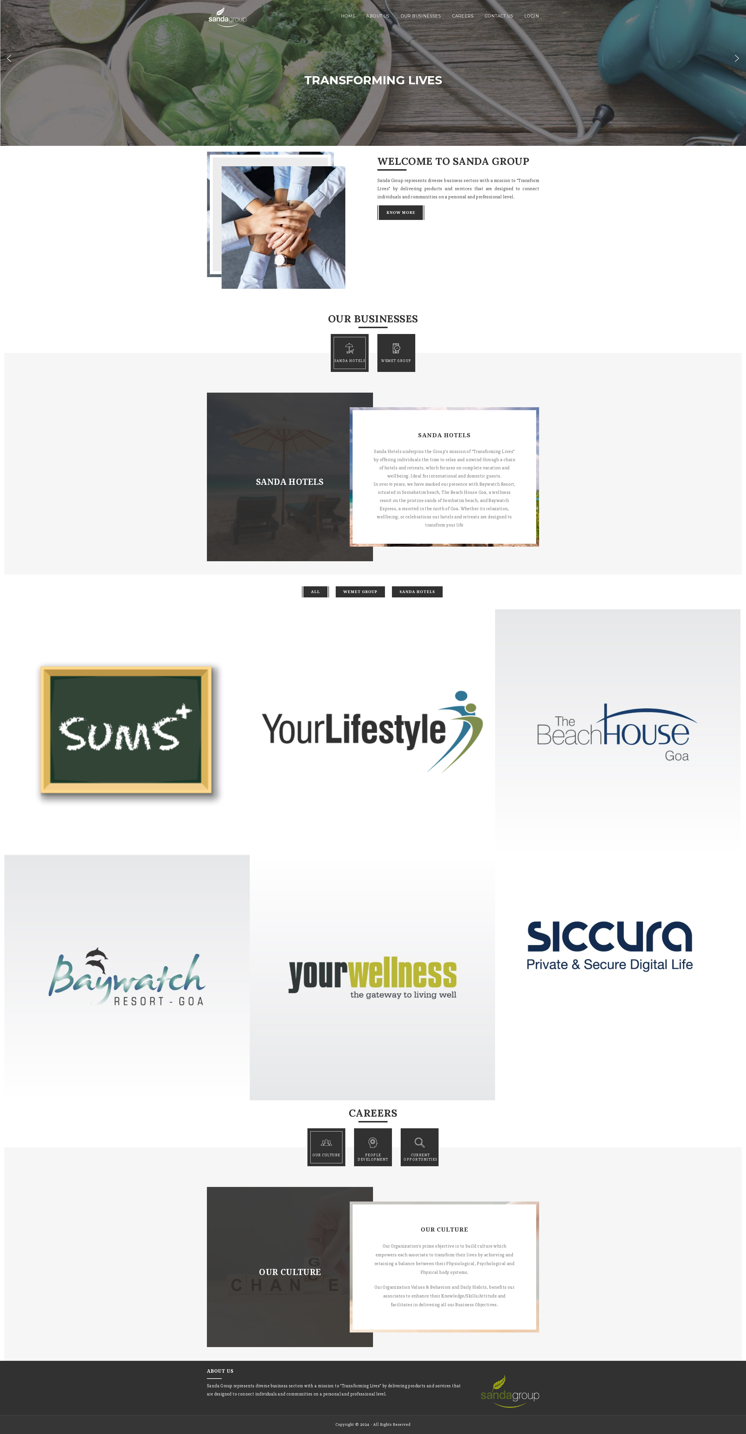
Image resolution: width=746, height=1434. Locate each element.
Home (348, 16)
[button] (9, 58)
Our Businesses (421, 16)
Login (531, 16)
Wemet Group (360, 592)
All (315, 592)
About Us (377, 16)
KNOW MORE (400, 212)
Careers (463, 16)
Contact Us (499, 16)
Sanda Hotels (417, 592)
